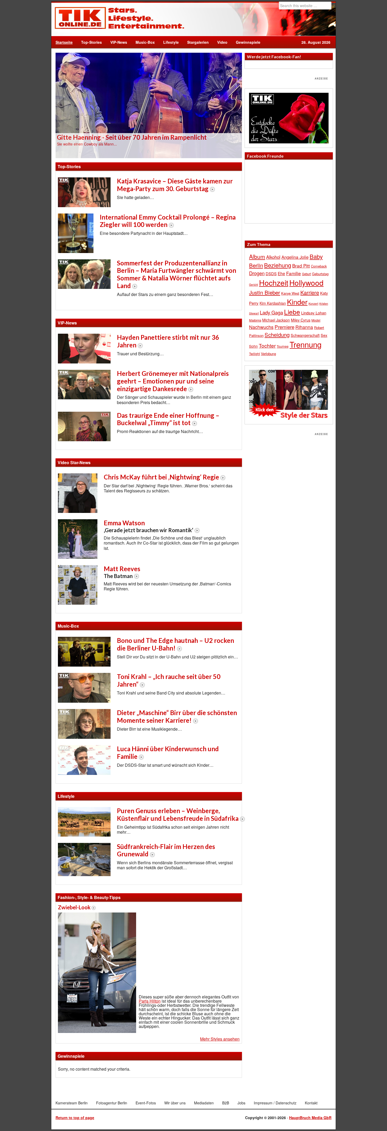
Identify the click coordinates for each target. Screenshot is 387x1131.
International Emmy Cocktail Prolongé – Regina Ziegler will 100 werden (168, 221)
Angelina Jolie (295, 257)
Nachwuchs (261, 327)
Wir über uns (175, 1102)
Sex (324, 335)
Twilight (254, 353)
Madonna (255, 320)
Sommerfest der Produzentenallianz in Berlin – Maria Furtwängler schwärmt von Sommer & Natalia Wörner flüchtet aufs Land (176, 274)
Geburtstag (320, 273)
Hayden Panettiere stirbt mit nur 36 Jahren (168, 341)
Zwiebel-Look (74, 907)
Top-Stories (91, 42)
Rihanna (304, 327)
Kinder (297, 302)
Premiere (284, 326)
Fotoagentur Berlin (111, 1102)
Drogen (257, 273)
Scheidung (277, 334)
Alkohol (273, 257)
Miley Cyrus (300, 320)
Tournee (283, 346)
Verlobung (268, 353)
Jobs (241, 1102)
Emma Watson (148, 526)
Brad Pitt (301, 265)
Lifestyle (169, 42)
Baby (316, 256)
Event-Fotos (146, 1102)
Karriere (309, 292)
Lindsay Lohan (313, 312)
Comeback (319, 266)
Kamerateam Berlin (72, 1102)
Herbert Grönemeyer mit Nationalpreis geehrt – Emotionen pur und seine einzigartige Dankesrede (173, 381)
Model (315, 320)
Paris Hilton (150, 1001)
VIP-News (118, 42)
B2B (225, 1102)
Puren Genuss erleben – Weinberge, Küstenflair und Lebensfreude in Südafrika (178, 814)
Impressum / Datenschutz (275, 1102)
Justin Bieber (264, 292)
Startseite (64, 42)
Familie (293, 273)
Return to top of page (75, 1117)
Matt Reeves (122, 572)
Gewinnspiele (248, 42)
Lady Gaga (271, 312)
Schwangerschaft (305, 335)
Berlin (256, 265)
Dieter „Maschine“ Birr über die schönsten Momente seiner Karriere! (177, 716)
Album (257, 256)
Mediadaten (204, 1102)
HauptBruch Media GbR (310, 1117)
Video (220, 42)
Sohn (253, 346)
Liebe (292, 311)
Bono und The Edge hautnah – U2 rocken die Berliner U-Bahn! (175, 644)
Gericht (253, 285)
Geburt (306, 274)
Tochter (267, 345)
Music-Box (143, 42)
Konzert (313, 303)
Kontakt (311, 1102)
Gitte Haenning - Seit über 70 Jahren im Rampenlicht (132, 137)
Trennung (305, 344)
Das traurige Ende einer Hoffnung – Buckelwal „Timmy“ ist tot (168, 419)
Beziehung (277, 265)
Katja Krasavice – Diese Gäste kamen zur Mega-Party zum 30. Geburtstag (175, 184)
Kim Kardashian (273, 303)
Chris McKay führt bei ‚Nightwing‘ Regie (161, 477)
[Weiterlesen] (148, 105)
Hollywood (306, 282)
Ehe (281, 273)
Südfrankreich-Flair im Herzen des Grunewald (166, 850)
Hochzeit (273, 282)
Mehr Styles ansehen (220, 1039)
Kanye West (290, 293)
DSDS (271, 273)
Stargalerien (198, 42)
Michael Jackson (276, 320)
